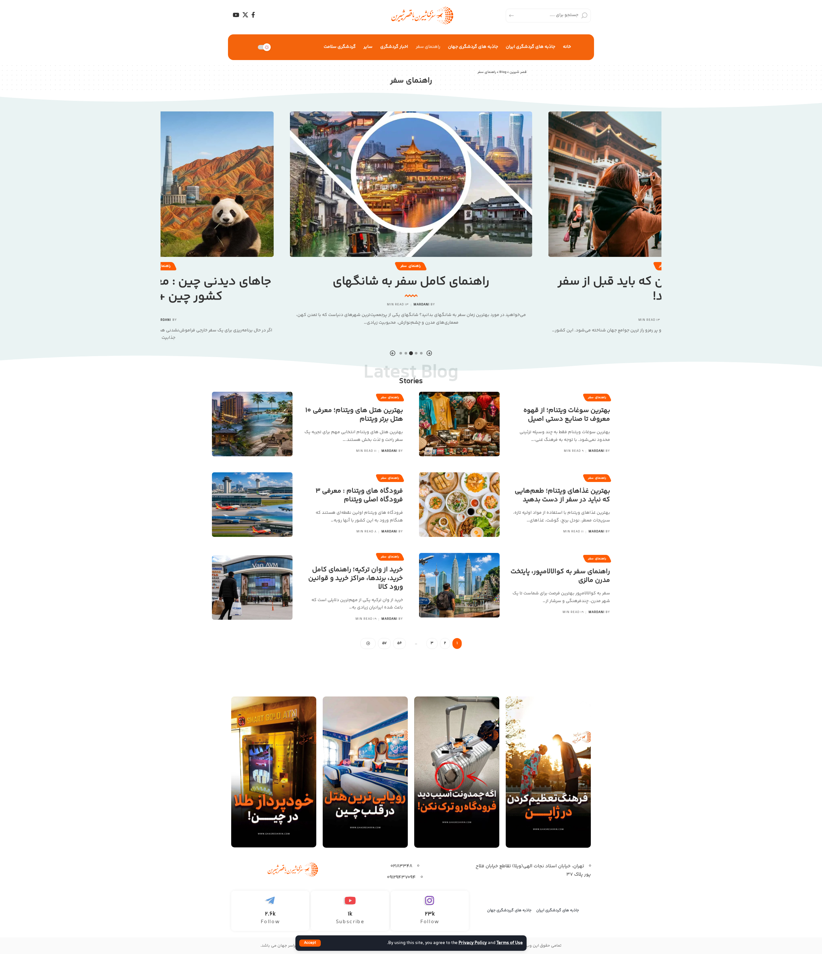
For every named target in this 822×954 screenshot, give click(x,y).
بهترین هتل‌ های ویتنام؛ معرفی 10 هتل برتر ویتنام (354, 414)
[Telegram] (270, 911)
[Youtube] (350, 911)
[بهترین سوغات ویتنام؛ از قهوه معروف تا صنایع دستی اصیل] (459, 424)
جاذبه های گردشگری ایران (557, 911)
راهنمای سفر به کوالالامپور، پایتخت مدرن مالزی (560, 576)
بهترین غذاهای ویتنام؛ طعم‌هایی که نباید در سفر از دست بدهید (562, 495)
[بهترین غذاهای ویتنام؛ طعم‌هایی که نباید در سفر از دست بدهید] (459, 504)
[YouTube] (236, 15)
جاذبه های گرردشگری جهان (509, 911)
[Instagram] (430, 911)
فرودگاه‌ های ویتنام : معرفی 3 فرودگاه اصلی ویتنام (359, 495)
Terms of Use (509, 943)
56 (399, 643)
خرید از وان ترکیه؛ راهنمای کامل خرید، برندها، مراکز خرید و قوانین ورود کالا (355, 579)
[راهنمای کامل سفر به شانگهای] (411, 184)
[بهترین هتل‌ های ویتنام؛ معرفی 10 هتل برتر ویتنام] (252, 424)
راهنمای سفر (410, 266)
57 (384, 643)
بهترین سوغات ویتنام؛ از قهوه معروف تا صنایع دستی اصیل (566, 414)
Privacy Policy (473, 943)
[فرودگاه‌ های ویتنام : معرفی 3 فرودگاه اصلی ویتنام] (252, 504)
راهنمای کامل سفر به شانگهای (411, 281)
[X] (245, 15)
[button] (429, 353)
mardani (422, 304)
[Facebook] (253, 15)
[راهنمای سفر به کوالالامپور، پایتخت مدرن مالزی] (459, 585)
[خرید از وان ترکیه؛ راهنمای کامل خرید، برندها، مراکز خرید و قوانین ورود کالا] (252, 587)
